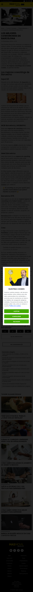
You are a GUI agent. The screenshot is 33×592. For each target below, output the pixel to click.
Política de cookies (15, 306)
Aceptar (16, 311)
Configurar (16, 316)
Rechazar (16, 321)
